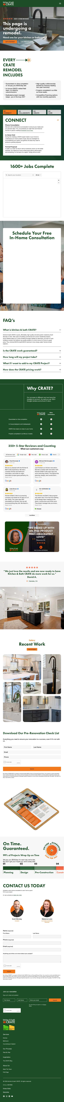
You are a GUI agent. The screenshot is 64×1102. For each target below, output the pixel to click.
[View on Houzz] (36, 489)
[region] (32, 197)
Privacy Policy (7, 1088)
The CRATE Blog (7, 1060)
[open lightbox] (32, 536)
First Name (6, 933)
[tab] (10, 112)
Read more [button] (8, 477)
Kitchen (5, 1038)
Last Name (36, 933)
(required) (8, 931)
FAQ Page (6, 1072)
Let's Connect (10, 42)
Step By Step (6, 1052)
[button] (60, 3)
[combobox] (18, 175)
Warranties (6, 1092)
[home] (8, 3)
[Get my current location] (33, 174)
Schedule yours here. (27, 130)
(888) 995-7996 (17, 895)
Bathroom (6, 1041)
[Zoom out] (59, 182)
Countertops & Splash (9, 1044)
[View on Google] (6, 461)
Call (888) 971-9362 (27, 42)
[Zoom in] (59, 180)
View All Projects (32, 649)
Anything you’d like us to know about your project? (18, 953)
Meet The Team (7, 1069)
